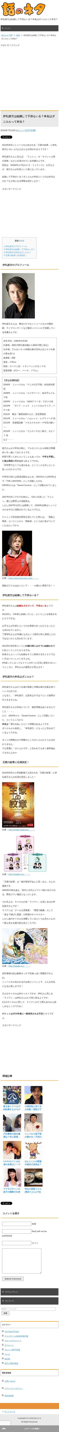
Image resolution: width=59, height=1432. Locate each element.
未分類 (7, 1359)
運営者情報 (9, 1396)
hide (21, 241)
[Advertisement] (29, 76)
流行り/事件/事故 (11, 1363)
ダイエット (9, 1345)
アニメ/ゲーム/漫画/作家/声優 (16, 1336)
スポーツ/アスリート (13, 1341)
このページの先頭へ (32, 1429)
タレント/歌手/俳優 (26, 130)
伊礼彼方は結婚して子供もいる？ (19, 249)
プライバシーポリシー (14, 1388)
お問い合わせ (10, 1381)
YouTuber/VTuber (12, 1332)
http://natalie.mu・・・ (19, 874)
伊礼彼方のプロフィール (15, 246)
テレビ (7, 1354)
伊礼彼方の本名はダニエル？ (17, 252)
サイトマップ (9, 1412)
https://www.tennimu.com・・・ (23, 578)
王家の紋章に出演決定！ (15, 255)
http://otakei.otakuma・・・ (21, 829)
